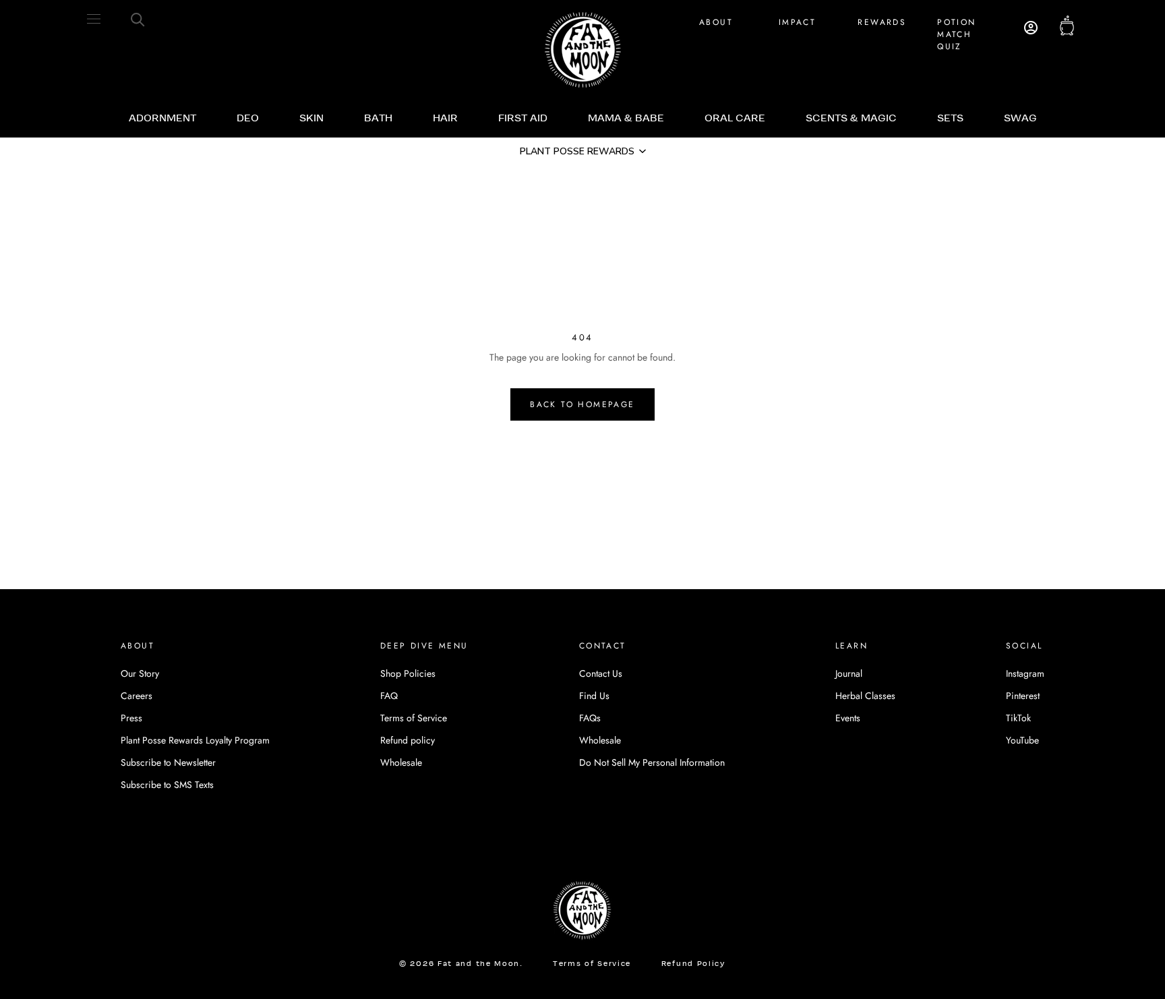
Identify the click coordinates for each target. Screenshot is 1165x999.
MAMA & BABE (626, 118)
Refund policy (407, 740)
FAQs (590, 718)
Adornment (162, 118)
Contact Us (600, 673)
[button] (582, 151)
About (716, 22)
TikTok (1018, 718)
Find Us (594, 695)
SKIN (311, 118)
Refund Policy (693, 964)
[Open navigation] (93, 19)
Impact (797, 22)
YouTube (1022, 740)
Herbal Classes (865, 695)
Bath (378, 118)
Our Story (140, 673)
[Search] (138, 18)
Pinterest (1023, 695)
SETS (950, 118)
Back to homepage (582, 404)
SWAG (1020, 118)
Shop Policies (408, 673)
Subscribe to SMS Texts (167, 784)
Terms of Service (413, 718)
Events (847, 718)
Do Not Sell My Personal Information (652, 762)
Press (131, 718)
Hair (445, 118)
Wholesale (401, 762)
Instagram (1025, 673)
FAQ (389, 695)
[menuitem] (162, 119)
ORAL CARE (735, 118)
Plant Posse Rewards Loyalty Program (195, 740)
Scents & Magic (851, 118)
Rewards (882, 22)
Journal (848, 673)
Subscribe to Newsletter (168, 762)
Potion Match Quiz (956, 34)
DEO (248, 118)
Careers (136, 695)
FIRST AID (522, 118)
